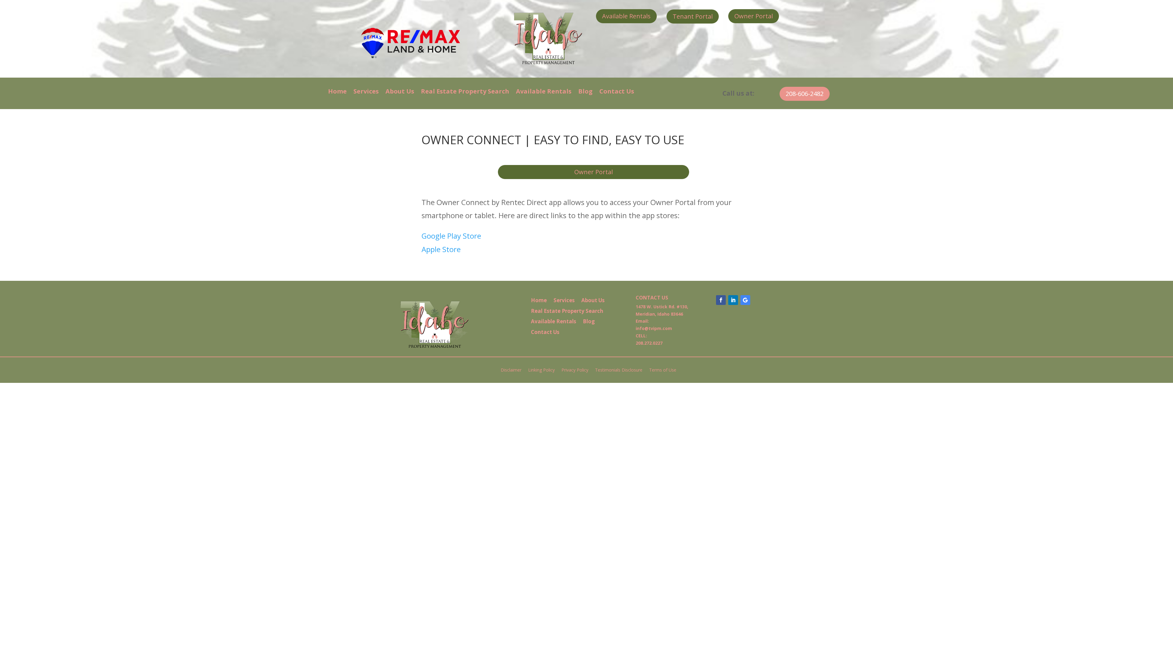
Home (337, 92)
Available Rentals (626, 16)
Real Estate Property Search (465, 92)
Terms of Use (662, 370)
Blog (585, 92)
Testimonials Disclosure (618, 370)
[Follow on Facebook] (721, 300)
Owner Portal (753, 16)
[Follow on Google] (745, 300)
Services (366, 92)
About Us (400, 92)
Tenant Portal (693, 16)
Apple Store (441, 249)
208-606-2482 (805, 94)
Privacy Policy (574, 370)
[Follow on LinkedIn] (733, 300)
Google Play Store (451, 236)
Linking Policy (541, 370)
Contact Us (616, 92)
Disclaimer (511, 370)
